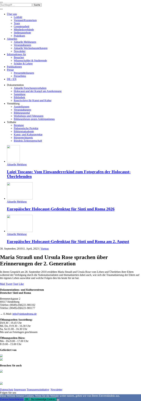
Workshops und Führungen (28, 115)
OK (26, 399)
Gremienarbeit (21, 26)
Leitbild (18, 17)
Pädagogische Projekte (26, 128)
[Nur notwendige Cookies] (58, 399)
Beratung (19, 125)
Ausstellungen (21, 106)
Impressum (20, 389)
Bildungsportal (22, 112)
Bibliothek (19, 97)
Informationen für (16, 54)
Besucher (19, 57)
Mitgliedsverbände (24, 29)
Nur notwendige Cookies (43, 399)
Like (21, 283)
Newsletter (19, 51)
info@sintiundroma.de (24, 313)
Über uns (12, 14)
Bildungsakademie (24, 131)
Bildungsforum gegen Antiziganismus (34, 119)
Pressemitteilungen (24, 72)
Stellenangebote (22, 32)
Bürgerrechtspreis (23, 137)
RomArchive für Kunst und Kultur (32, 100)
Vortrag (45, 248)
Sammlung (19, 94)
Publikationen (14, 66)
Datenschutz (6, 389)
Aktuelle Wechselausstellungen (30, 48)
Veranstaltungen (22, 45)
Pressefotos (20, 76)
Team (17, 23)
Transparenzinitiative (38, 389)
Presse (10, 69)
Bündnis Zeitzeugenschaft (28, 140)
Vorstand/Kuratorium (25, 20)
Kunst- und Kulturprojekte (28, 134)
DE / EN (12, 79)
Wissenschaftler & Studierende (30, 60)
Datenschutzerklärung (12, 399)
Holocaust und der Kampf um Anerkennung (38, 91)
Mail (2, 283)
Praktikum (19, 35)
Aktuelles (12, 38)
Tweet (9, 283)
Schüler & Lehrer (23, 63)
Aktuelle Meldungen (25, 41)
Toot (15, 283)
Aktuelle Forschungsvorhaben (30, 88)
